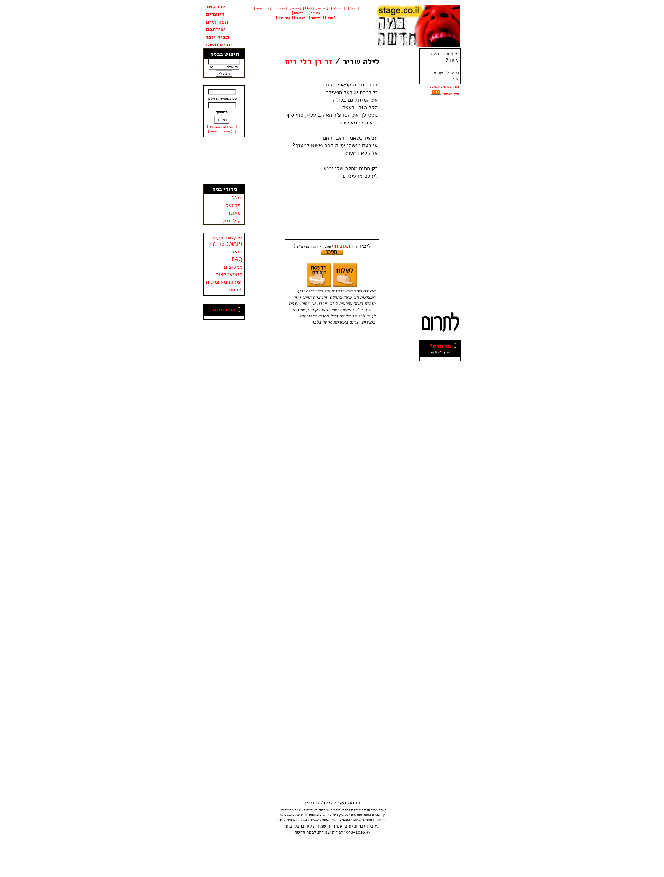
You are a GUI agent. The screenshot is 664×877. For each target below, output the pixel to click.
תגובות (342, 246)
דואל (237, 251)
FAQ (237, 259)
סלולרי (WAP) (226, 244)
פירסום (234, 289)
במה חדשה (304, 832)
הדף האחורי (450, 94)
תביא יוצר (217, 37)
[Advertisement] (224, 160)
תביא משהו (219, 44)
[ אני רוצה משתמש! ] (222, 126)
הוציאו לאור (229, 274)
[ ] (284, 18)
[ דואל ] (353, 8)
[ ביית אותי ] (262, 8)
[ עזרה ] (295, 8)
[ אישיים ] (314, 13)
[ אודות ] (322, 8)
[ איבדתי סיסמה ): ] (222, 131)
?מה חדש (440, 346)
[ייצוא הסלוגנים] (436, 94)
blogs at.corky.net (226, 237)
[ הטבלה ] (337, 8)
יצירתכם (216, 29)
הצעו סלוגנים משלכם (444, 86)
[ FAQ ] (308, 8)
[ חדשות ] (298, 13)
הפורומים (217, 22)
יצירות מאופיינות (224, 282)
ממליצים (233, 267)
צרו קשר (215, 6)
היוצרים (215, 14)
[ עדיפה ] (280, 8)
